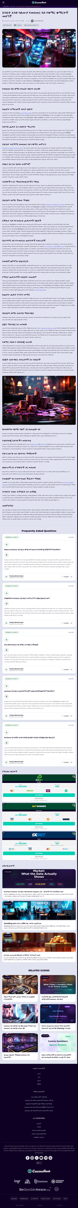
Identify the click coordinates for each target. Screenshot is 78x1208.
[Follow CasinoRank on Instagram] (32, 1158)
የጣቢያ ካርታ (59, 1205)
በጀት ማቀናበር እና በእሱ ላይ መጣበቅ (47, 328)
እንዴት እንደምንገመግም (39, 1130)
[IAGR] (17, 1181)
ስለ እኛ (39, 1123)
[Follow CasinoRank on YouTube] (41, 1158)
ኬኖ (39, 1077)
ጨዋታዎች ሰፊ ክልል (26, 113)
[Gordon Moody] (57, 1181)
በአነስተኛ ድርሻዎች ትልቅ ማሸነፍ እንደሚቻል (39, 1104)
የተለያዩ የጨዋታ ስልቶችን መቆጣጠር (54, 204)
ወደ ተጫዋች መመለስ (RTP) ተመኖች (55, 246)
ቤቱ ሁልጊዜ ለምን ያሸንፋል (39, 1097)
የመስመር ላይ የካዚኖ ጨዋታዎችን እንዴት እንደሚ (39, 1100)
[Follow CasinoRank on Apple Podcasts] (50, 1158)
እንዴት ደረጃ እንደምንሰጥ (39, 1134)
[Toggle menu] (3, 2)
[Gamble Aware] (35, 1189)
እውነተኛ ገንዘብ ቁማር (40, 290)
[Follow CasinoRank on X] (37, 1158)
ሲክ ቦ (39, 1081)
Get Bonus (39, 795)
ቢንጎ (39, 1074)
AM (38, 1163)
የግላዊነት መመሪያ (39, 1137)
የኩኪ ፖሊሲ (40, 1205)
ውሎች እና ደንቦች (19, 1205)
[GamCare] (41, 1181)
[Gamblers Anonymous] (27, 1181)
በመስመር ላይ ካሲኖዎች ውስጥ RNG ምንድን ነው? (39, 1107)
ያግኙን (39, 1127)
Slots (39, 1084)
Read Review (39, 798)
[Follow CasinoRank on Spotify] (46, 1158)
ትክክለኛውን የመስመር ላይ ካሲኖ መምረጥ (12, 148)
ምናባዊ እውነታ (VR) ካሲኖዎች (37, 444)
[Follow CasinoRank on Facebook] (27, 1158)
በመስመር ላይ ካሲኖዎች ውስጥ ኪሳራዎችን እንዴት (39, 1111)
